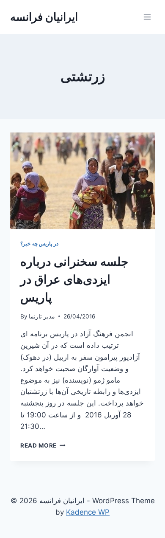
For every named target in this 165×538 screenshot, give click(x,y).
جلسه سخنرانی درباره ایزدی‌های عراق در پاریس (74, 279)
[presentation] (82, 180)
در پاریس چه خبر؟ (39, 243)
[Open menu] (147, 16)
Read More (43, 445)
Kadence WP (88, 512)
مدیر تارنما (42, 316)
